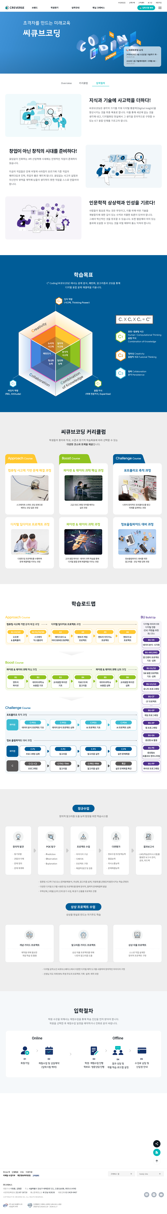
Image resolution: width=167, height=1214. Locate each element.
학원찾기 (55, 7)
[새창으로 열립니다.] (146, 1194)
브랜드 (35, 7)
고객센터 (35, 1175)
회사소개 (6, 1172)
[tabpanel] (83, 43)
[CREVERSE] (15, 8)
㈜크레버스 (7, 1184)
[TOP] (156, 1161)
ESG (22, 1172)
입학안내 (75, 7)
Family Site (143, 1174)
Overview (66, 83)
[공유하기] (156, 1143)
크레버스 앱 (115, 1174)
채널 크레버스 (99, 7)
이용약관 (29, 1172)
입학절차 (100, 83)
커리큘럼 (83, 83)
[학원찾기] (156, 1152)
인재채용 (15, 1172)
